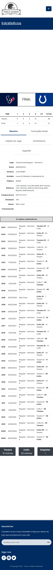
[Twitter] (14, 558)
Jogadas (26, 150)
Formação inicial (39, 131)
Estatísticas (39, 141)
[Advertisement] (26, 61)
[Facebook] (4, 558)
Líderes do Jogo (13, 141)
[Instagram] (9, 558)
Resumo (14, 131)
